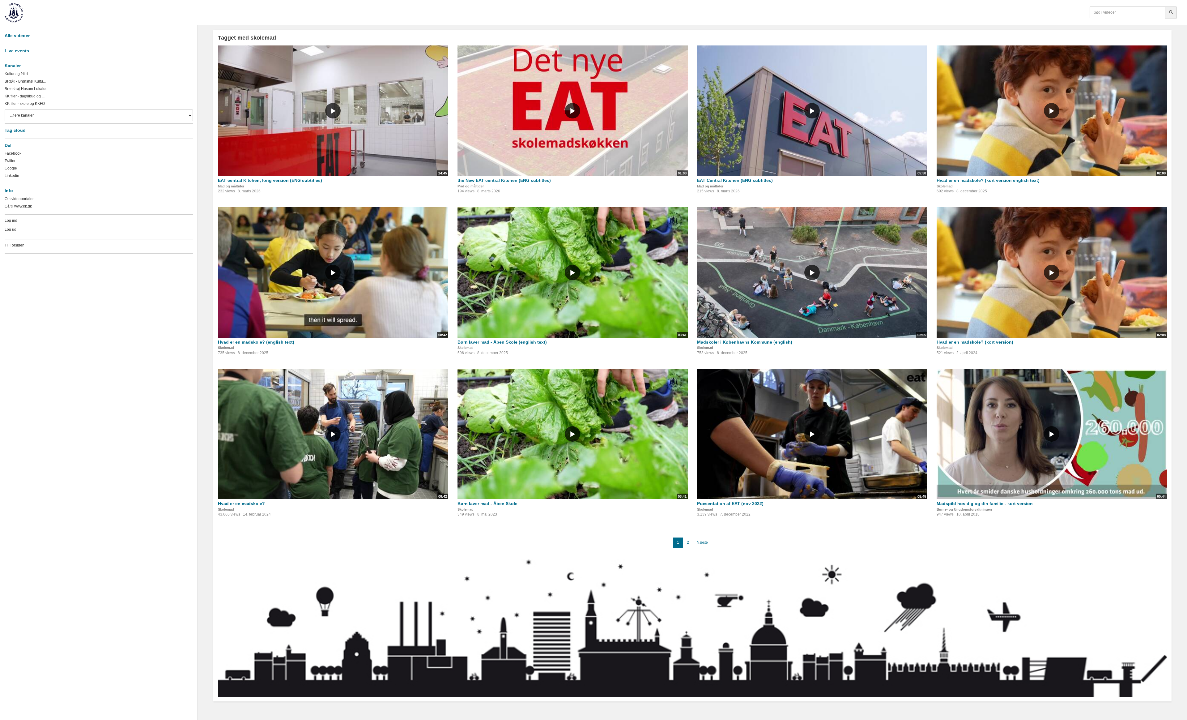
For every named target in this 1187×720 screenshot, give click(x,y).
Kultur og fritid (16, 74)
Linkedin (12, 176)
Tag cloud (15, 130)
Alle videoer (17, 35)
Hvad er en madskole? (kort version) (975, 342)
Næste (702, 542)
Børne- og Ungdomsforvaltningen (964, 509)
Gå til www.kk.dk (18, 206)
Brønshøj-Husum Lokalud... (27, 89)
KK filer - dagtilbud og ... (25, 96)
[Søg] (1171, 12)
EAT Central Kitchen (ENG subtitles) (735, 180)
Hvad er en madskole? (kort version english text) (988, 180)
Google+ (12, 168)
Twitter (10, 161)
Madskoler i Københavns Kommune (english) (744, 342)
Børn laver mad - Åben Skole (487, 503)
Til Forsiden (14, 245)
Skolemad (945, 186)
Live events (17, 50)
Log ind (11, 220)
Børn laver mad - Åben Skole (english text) (502, 342)
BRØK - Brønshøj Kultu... (25, 81)
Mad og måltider (231, 186)
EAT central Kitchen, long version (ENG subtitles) (270, 180)
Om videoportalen (20, 199)
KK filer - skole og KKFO (25, 103)
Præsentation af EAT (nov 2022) (730, 503)
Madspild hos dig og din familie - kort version (985, 503)
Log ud (10, 229)
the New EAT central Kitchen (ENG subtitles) (504, 180)
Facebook (13, 153)
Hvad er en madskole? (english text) (256, 342)
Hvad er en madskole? (241, 503)
